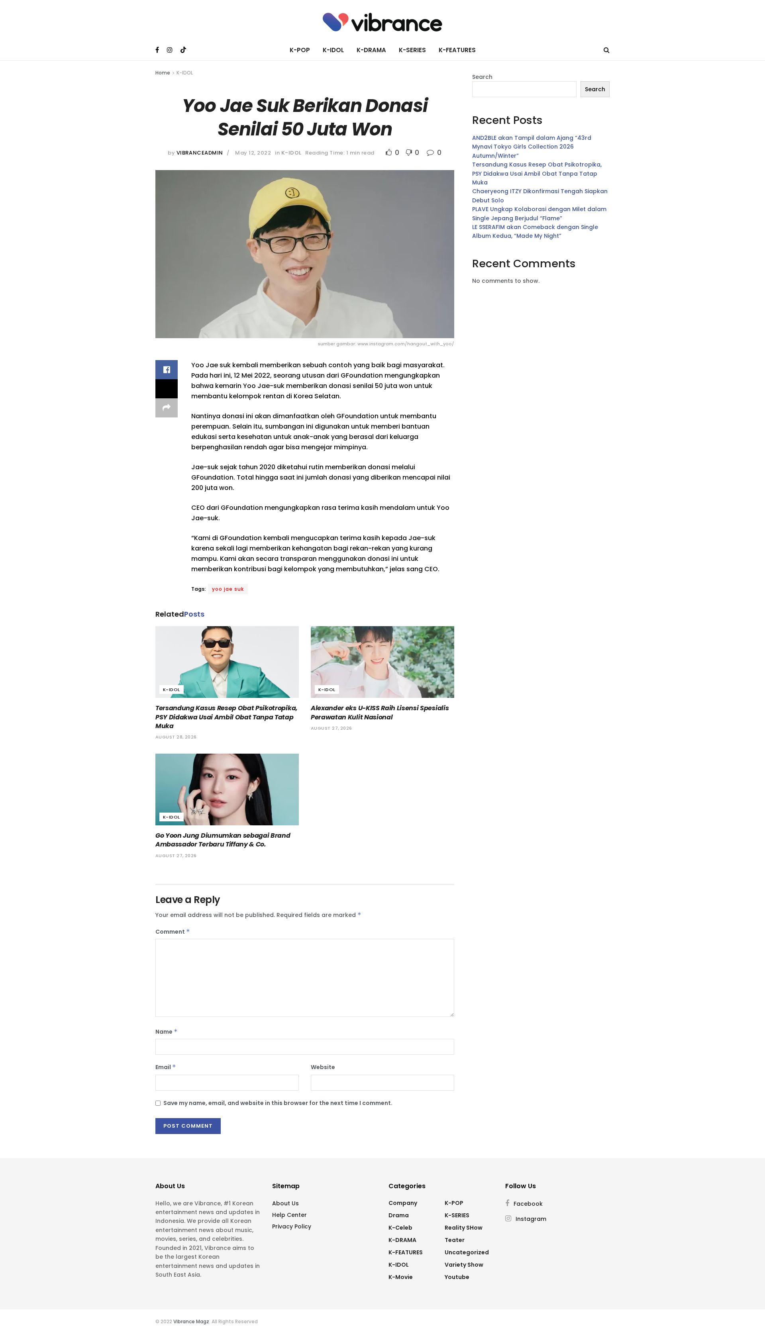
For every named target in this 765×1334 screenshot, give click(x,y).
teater (455, 1240)
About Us (285, 1203)
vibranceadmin (200, 153)
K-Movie (400, 1277)
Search (482, 77)
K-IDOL (333, 50)
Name (166, 1032)
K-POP (300, 50)
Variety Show (464, 1265)
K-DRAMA (371, 50)
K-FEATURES (457, 50)
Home (162, 72)
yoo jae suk (228, 589)
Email (165, 1067)
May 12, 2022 (253, 153)
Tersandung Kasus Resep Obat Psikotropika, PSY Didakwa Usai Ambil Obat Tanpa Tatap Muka (226, 717)
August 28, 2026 (176, 737)
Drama (398, 1215)
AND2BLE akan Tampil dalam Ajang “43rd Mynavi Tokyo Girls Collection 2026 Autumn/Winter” (531, 147)
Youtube (457, 1277)
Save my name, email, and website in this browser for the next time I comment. (277, 1103)
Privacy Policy (291, 1226)
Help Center (289, 1215)
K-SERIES (412, 50)
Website (323, 1067)
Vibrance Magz (191, 1321)
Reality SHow (464, 1228)
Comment (172, 932)
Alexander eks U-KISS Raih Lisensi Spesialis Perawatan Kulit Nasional (380, 712)
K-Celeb (400, 1228)
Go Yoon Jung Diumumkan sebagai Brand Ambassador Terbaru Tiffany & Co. (222, 840)
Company (402, 1203)
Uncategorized (467, 1252)
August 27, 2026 (331, 728)
